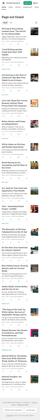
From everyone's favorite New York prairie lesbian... (14, 151)
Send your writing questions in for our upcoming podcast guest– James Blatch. (14, 275)
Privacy (34, 402)
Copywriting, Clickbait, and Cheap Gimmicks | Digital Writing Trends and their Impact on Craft (14, 213)
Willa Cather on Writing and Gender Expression (13, 145)
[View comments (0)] (10, 44)
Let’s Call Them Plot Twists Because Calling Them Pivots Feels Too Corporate (14, 103)
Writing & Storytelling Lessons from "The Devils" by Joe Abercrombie (14, 31)
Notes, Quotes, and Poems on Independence (13, 122)
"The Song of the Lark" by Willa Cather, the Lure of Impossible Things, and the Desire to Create (14, 312)
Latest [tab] (5, 23)
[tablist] (7, 22)
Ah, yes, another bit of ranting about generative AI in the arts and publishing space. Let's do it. (14, 293)
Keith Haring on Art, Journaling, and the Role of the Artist (14, 165)
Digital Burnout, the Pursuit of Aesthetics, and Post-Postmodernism (15, 333)
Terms (13, 405)
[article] (20, 36)
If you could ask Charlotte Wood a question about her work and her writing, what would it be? (14, 365)
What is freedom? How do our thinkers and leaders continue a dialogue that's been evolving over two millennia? (14, 128)
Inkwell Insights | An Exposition (12, 377)
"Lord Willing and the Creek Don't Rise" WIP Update (12, 52)
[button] (3, 7)
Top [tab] (10, 23)
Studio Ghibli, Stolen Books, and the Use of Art (15, 287)
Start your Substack (14, 410)
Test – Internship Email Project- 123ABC (13, 207)
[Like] (3, 44)
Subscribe (27, 3)
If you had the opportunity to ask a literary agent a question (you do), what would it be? (14, 254)
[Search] (36, 22)
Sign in (35, 3)
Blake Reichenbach (17, 41)
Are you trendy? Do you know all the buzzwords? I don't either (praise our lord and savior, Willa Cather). (14, 339)
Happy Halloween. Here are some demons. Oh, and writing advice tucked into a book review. (14, 38)
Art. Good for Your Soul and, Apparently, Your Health (14, 189)
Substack (9, 415)
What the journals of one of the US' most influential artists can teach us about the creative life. (15, 171)
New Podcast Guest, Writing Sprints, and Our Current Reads (15, 268)
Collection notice (23, 405)
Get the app (30, 410)
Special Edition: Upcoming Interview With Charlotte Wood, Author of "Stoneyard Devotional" (15, 358)
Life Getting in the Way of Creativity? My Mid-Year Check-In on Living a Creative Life (14, 77)
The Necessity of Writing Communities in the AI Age (14, 230)
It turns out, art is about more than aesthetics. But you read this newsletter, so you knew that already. (14, 194)
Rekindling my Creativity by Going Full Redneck (14, 58)
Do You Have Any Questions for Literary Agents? (15, 248)
